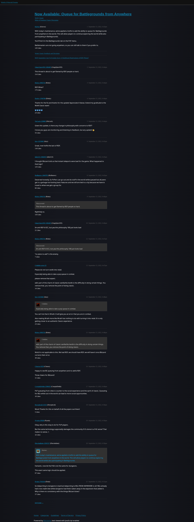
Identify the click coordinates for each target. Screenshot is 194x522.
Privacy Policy (81, 515)
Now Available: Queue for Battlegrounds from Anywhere (83, 14)
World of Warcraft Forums (9, 2)
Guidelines (55, 515)
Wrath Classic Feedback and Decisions (47, 53)
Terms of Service (67, 515)
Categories (45, 515)
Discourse (47, 520)
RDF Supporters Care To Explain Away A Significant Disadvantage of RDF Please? (62, 58)
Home (36, 515)
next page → (39, 503)
